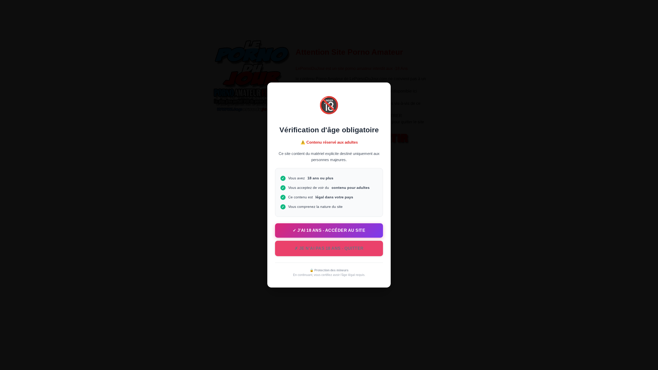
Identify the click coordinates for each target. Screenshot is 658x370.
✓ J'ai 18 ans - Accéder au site (329, 230)
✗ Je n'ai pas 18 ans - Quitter (329, 248)
